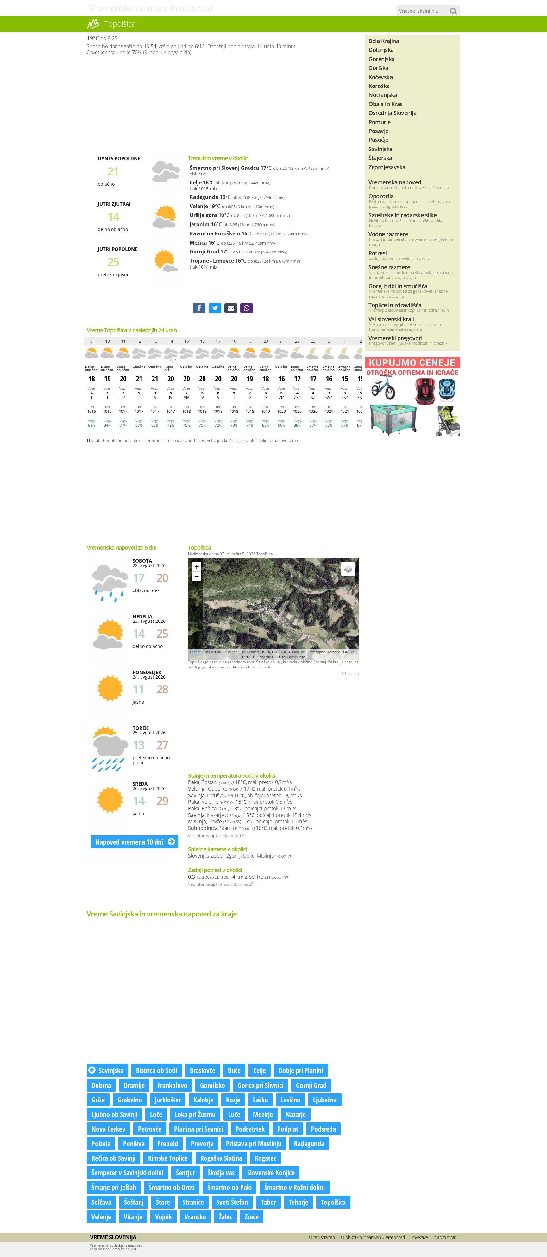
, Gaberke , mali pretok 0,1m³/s (244, 788)
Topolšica (333, 1202)
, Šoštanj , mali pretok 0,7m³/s (240, 782)
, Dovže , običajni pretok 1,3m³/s (247, 821)
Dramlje (134, 1085)
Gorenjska (381, 59)
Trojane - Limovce (212, 260)
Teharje (298, 1202)
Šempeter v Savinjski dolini (127, 1172)
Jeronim (200, 224)
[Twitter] (215, 308)
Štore (163, 1202)
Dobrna (101, 1085)
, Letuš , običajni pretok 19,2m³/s (245, 795)
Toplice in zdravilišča (394, 305)
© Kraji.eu (350, 673)
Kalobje (203, 1099)
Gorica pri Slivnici (260, 1085)
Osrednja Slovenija (392, 113)
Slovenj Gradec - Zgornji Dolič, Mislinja (239, 855)
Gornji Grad (204, 251)
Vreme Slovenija (113, 1237)
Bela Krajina (383, 41)
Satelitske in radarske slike (402, 215)
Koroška (379, 86)
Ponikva (134, 1143)
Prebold (167, 1143)
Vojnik (163, 1216)
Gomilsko (212, 1085)
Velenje (199, 206)
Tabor (268, 1202)
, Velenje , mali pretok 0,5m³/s (240, 801)
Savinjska (111, 1070)
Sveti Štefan (232, 1202)
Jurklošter (168, 1099)
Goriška (378, 68)
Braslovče (202, 1070)
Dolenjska (381, 50)
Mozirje (263, 1114)
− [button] (197, 576)
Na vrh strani (445, 1237)
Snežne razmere (389, 267)
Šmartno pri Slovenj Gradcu (224, 167)
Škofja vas (221, 1172)
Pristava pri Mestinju (253, 1143)
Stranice (193, 1202)
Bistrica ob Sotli (156, 1070)
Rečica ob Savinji (113, 1158)
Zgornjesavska (387, 167)
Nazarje (296, 1114)
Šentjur (185, 1172)
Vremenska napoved (394, 182)
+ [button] (197, 567)
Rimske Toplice (168, 1158)
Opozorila (381, 196)
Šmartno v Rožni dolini (294, 1187)
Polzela (100, 1143)
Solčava (101, 1202)
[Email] (230, 308)
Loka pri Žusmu (195, 1114)
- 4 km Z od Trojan (238, 876)
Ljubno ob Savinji (114, 1114)
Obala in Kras (385, 104)
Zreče (252, 1216)
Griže (98, 1099)
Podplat (287, 1128)
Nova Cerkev (108, 1128)
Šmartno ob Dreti (172, 1187)
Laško (260, 1099)
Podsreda (323, 1128)
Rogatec (265, 1158)
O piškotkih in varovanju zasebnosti (373, 1237)
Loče (156, 1114)
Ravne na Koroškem (215, 233)
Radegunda (204, 197)
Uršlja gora (203, 215)
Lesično (290, 1099)
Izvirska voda (228, 836)
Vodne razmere (388, 234)
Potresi (377, 253)
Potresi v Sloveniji (232, 884)
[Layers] (348, 569)
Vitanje (133, 1216)
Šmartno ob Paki (229, 1187)
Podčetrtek (250, 1128)
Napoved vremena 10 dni (130, 841)
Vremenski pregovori (395, 338)
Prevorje (202, 1143)
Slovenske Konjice (271, 1172)
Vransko (195, 1216)
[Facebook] (199, 308)
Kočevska (380, 77)
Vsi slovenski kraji (391, 319)
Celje (196, 182)
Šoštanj (133, 1202)
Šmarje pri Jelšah (113, 1187)
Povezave (419, 1237)
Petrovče (149, 1128)
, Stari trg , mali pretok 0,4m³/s (250, 828)
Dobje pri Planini (301, 1070)
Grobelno (129, 1099)
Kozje (233, 1099)
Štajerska (380, 158)
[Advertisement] (223, 105)
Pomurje (379, 122)
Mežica (198, 242)
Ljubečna (325, 1099)
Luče (234, 1114)
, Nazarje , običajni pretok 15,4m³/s (249, 815)
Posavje (378, 131)
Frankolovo (172, 1085)
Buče (234, 1070)
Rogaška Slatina (221, 1158)
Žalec (225, 1216)
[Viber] (246, 308)
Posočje (378, 140)
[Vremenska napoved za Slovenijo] (93, 28)
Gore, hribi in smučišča (397, 286)
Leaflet (195, 651)
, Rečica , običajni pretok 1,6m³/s (242, 808)
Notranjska (382, 95)
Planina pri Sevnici (198, 1128)
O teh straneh (322, 1237)
